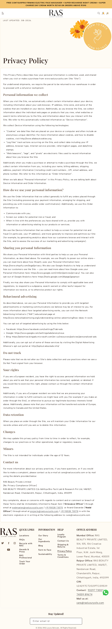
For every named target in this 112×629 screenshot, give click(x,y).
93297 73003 (96, 590)
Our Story (43, 535)
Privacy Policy (64, 551)
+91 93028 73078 (69, 511)
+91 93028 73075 (54, 507)
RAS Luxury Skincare (51, 628)
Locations (24, 535)
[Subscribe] (78, 621)
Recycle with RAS (25, 544)
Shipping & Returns (63, 545)
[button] (3, 13)
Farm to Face (44, 550)
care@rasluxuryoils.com (90, 602)
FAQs (22, 539)
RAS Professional (25, 556)
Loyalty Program (61, 535)
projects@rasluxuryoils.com (44, 511)
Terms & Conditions (63, 556)
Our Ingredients (44, 540)
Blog (40, 545)
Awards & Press (24, 550)
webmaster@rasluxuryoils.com (27, 507)
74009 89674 (84, 594)
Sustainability (45, 554)
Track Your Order (24, 562)
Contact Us (63, 541)
